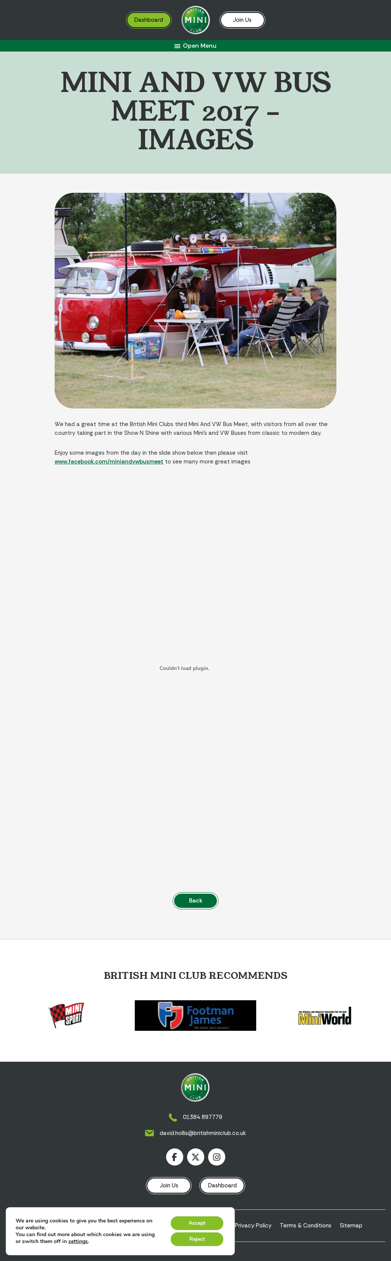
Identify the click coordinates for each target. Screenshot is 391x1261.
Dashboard (148, 20)
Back (195, 900)
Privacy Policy (253, 1225)
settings (78, 1241)
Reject (197, 1239)
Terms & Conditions (305, 1225)
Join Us (242, 20)
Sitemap (351, 1225)
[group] (66, 1015)
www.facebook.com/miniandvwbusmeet (109, 461)
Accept (197, 1223)
